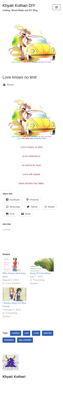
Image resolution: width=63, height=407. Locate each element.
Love (36, 333)
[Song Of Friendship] (42, 265)
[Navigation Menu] (56, 7)
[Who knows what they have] (15, 265)
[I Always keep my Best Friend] (15, 294)
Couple (15, 333)
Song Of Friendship (40, 273)
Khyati (10, 84)
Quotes (48, 333)
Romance (9, 340)
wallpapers (25, 340)
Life (27, 333)
